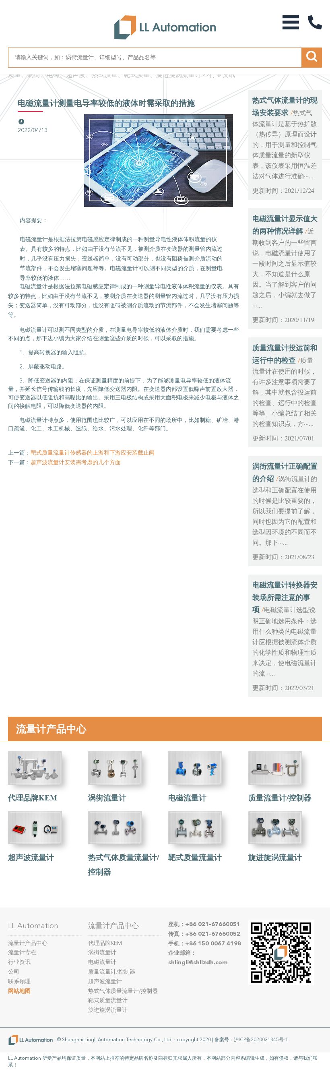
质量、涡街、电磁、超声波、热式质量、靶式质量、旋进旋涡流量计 (104, 75)
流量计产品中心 (51, 729)
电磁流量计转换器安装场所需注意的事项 (285, 596)
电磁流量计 (187, 797)
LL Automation (33, 925)
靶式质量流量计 (195, 857)
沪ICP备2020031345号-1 (261, 1039)
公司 (13, 971)
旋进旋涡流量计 (275, 857)
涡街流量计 (107, 797)
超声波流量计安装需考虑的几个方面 (76, 462)
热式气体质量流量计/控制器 (123, 991)
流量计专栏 (22, 952)
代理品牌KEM (32, 797)
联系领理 (19, 981)
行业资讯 (222, 75)
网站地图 (19, 991)
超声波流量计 (31, 857)
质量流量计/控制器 (279, 797)
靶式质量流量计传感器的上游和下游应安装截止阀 (93, 452)
